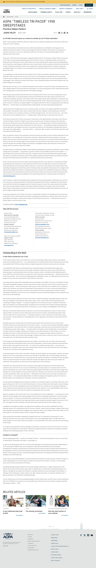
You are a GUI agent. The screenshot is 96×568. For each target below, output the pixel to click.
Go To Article (19, 515)
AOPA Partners (31, 547)
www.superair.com (9, 245)
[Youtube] (92, 535)
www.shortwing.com (9, 176)
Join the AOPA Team (32, 545)
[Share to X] (62, 33)
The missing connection (34, 511)
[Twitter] (85, 535)
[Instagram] (88, 535)
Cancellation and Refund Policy (60, 546)
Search (91, 8)
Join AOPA (30, 536)
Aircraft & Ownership (65, 8)
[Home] (5, 16)
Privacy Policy (55, 549)
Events (68, 12)
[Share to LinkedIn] (64, 33)
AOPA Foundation (65, 5)
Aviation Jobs (54, 552)
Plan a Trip (59, 12)
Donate (74, 5)
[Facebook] (81, 535)
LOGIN (80, 5)
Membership (88, 12)
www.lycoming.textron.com (42, 224)
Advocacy (77, 12)
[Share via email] (67, 33)
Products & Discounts (28, 8)
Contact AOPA (54, 534)
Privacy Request (55, 560)
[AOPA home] (6, 12)
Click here (41, 1)
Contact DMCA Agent (56, 557)
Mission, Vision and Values (34, 541)
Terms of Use (54, 543)
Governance (30, 543)
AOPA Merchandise (56, 554)
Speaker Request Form (33, 549)
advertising (54, 540)
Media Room (54, 537)
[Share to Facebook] (59, 33)
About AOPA (79, 8)
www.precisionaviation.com (11, 232)
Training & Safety (46, 12)
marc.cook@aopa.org (21, 204)
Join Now (89, 5)
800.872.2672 (5, 545)
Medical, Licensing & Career (47, 8)
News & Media (32, 12)
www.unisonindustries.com (42, 237)
